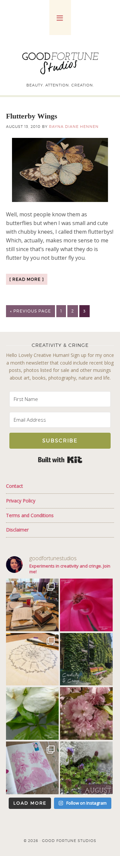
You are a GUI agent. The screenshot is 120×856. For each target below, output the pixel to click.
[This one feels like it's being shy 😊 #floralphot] (86, 605)
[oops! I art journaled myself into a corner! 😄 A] (32, 605)
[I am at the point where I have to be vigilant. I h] (32, 767)
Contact (14, 486)
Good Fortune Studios (60, 61)
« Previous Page (30, 310)
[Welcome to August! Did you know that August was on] (86, 767)
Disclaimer (17, 529)
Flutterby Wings (31, 116)
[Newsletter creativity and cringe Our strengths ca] (86, 659)
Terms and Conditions (30, 515)
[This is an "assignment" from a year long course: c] (32, 659)
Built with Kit (60, 460)
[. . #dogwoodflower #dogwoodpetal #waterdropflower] (32, 713)
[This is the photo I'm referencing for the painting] (86, 713)
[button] (60, 17)
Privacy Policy (20, 500)
